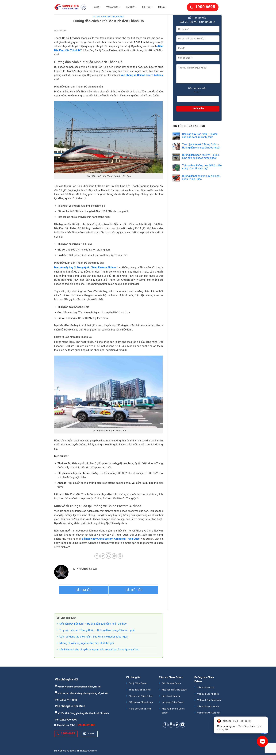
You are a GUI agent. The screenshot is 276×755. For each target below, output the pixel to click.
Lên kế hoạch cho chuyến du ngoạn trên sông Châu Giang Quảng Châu (99, 649)
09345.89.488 (86, 725)
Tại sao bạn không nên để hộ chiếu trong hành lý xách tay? (202, 167)
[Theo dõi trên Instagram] (171, 725)
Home (96, 7)
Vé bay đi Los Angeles (208, 694)
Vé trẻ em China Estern (173, 702)
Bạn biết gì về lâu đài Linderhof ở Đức (83, 590)
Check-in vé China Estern (141, 696)
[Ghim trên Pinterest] (114, 556)
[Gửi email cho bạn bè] (108, 556)
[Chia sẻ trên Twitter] (102, 556)
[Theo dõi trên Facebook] (165, 725)
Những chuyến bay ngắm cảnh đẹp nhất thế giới (86, 643)
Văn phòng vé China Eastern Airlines (142, 75)
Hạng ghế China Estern (140, 708)
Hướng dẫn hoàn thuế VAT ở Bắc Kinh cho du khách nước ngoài (200, 156)
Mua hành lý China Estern (174, 689)
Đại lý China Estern (138, 683)
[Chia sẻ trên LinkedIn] (120, 556)
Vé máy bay (112, 7)
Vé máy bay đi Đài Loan (208, 712)
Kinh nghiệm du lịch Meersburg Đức (133, 590)
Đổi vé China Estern (171, 683)
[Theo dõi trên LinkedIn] (182, 725)
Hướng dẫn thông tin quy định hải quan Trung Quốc (201, 178)
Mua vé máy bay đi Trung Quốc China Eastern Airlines (85, 267)
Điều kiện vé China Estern (141, 702)
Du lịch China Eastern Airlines (108, 17)
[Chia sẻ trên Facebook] (97, 556)
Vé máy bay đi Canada (208, 706)
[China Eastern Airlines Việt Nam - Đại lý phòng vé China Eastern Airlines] (70, 7)
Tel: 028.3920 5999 (66, 719)
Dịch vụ (146, 7)
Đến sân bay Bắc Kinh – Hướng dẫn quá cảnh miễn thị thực (200, 136)
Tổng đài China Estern (140, 689)
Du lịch (162, 7)
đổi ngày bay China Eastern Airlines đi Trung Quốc (110, 538)
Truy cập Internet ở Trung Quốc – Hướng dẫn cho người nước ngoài (201, 146)
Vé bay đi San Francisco (209, 700)
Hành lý (130, 7)
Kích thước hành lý (171, 696)
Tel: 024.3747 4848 (66, 699)
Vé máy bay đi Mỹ (206, 687)
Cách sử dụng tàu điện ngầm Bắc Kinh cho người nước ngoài (93, 636)
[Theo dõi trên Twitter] (177, 725)
